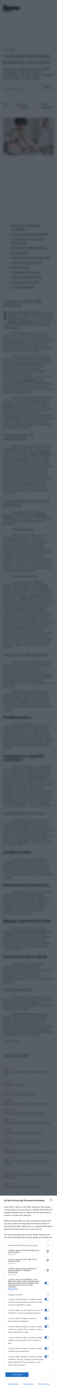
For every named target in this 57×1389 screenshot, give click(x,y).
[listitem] (28, 1245)
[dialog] (28, 1292)
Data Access (28, 1384)
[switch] (47, 1251)
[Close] (51, 1200)
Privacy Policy (43, 1384)
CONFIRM (17, 1375)
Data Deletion (13, 1384)
